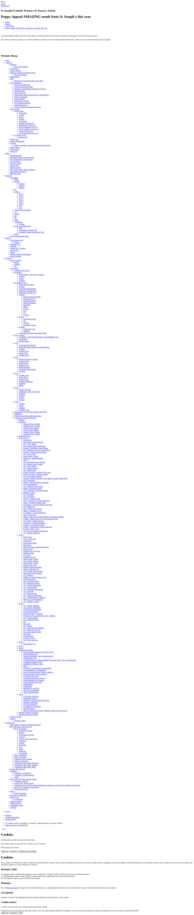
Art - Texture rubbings (31, 606)
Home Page (5, 6)
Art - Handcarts (28, 497)
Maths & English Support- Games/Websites (34, 347)
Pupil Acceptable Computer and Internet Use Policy (32, 145)
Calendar (13, 246)
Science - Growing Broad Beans (34, 452)
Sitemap (8, 815)
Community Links (16, 805)
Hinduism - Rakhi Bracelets (33, 458)
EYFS (16, 234)
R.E (24, 622)
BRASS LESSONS (30, 702)
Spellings (26, 331)
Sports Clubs (18, 111)
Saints (16, 777)
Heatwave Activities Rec (27, 291)
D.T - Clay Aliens (29, 444)
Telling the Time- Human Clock (34, 577)
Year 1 (21, 194)
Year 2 (21, 196)
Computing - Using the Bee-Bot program (37, 505)
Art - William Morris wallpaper (34, 598)
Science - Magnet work (31, 499)
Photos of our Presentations (33, 600)
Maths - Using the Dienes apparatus (36, 482)
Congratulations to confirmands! (34, 670)
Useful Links (14, 149)
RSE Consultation (20, 755)
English (17, 182)
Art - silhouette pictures (31, 583)
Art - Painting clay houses (32, 509)
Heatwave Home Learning (28, 359)
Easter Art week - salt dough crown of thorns (39, 616)
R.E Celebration (29, 480)
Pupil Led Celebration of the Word (26, 787)
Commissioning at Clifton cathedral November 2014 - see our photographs (49, 660)
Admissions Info (16, 155)
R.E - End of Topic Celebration (34, 446)
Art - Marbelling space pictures (34, 462)
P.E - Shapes (27, 626)
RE (15, 190)
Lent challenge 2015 (30, 654)
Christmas (22, 741)
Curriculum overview (26, 735)
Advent (21, 743)
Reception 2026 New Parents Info (22, 157)
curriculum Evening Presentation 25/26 (32, 333)
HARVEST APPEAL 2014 (33, 664)
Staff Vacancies (15, 168)
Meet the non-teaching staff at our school (28, 81)
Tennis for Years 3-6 (26, 131)
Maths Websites (24, 367)
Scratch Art (27, 541)
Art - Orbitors (28, 575)
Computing (18, 222)
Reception (18, 273)
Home (7, 22)
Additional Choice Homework (29, 392)
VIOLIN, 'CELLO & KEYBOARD (36, 700)
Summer (22, 281)
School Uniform (15, 256)
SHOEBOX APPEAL (31, 688)
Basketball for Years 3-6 (27, 125)
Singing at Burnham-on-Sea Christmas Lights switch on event (45, 711)
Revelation (22, 745)
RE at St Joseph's (20, 729)
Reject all (5, 851)
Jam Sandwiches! (29, 579)
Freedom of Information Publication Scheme (30, 89)
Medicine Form (15, 174)
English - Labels (29, 493)
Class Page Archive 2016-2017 (25, 418)
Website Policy (10, 819)
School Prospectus (20, 105)
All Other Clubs (20, 135)
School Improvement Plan (23, 87)
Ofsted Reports (19, 91)
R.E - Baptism (28, 495)
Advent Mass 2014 (30, 658)
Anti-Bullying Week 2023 (28, 230)
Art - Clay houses (29, 515)
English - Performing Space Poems (35, 448)
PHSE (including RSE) (22, 226)
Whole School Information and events (27, 416)
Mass (25, 666)
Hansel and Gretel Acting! (32, 573)
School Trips (14, 166)
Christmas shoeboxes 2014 (32, 662)
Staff (11, 79)
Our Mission (14, 69)
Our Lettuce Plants (30, 543)
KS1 (20, 206)
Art (15, 212)
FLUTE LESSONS (30, 705)
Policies (21, 733)
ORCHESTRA (28, 709)
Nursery (22, 420)
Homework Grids (29, 301)
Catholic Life (10, 723)
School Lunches (15, 164)
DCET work (14, 797)
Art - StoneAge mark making (33, 628)
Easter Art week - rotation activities (35, 474)
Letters (12, 252)
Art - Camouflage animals (32, 476)
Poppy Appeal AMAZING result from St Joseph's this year (26, 28)
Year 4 (21, 200)
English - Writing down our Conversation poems (40, 519)
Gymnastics (23, 113)
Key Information (16, 83)
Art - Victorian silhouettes (32, 596)
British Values (15, 147)
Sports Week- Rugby (30, 563)
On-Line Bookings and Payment (21, 159)
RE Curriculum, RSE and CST (21, 727)
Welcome (13, 65)
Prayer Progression (21, 789)
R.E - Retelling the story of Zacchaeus (36, 450)
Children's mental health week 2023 (31, 232)
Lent (20, 747)
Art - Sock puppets (30, 587)
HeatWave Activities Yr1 (27, 293)
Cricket (21, 115)
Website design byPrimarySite (16, 825)
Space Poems (28, 549)
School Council (15, 717)
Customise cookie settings (27, 851)
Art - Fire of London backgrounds (35, 531)
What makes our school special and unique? (25, 725)
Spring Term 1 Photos (31, 430)
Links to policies (16, 801)
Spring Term (23, 353)
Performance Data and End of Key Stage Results (31, 95)
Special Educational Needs (19, 236)
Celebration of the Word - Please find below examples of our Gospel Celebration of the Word (47, 785)
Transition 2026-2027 (22, 271)
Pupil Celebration (20, 793)
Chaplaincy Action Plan (22, 773)
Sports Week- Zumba (30, 561)
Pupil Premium (19, 99)
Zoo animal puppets (30, 484)
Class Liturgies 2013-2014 (32, 682)
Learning (8, 176)
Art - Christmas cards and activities (35, 491)
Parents (8, 24)
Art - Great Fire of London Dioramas (36, 501)
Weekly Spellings (29, 303)
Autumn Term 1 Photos (31, 434)
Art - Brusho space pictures (33, 464)
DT (15, 218)
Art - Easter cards (29, 470)
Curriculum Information (27, 289)
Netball (21, 119)
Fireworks (27, 624)
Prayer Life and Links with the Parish (23, 779)
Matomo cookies (12, 888)
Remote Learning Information (20, 254)
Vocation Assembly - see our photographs (38, 656)
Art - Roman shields (30, 618)
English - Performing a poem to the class (37, 527)
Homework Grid (29, 329)
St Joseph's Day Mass (31, 676)
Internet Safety (24, 341)
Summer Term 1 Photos (31, 426)
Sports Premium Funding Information (27, 107)
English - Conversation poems (34, 525)
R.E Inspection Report (22, 103)
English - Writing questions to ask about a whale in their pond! (45, 478)
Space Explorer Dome (31, 581)
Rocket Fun (27, 440)
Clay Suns (27, 555)
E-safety (22, 287)
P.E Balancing (28, 636)
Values (12, 791)
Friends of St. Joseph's (18, 248)
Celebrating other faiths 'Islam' (25, 767)
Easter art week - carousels (32, 614)
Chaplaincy (14, 771)
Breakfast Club (15, 244)
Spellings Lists (24, 410)
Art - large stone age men (32, 632)
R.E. (25, 311)
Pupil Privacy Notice (21, 101)
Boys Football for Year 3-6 (28, 127)
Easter (21, 749)
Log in (3, 4)
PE (15, 216)
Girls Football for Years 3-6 (28, 133)
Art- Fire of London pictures (33, 521)
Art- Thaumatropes (30, 593)
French (16, 214)
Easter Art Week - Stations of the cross (37, 472)
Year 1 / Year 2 (19, 335)
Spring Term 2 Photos (31, 428)
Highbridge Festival (30, 698)
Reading (22, 184)
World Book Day (29, 644)
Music (16, 220)
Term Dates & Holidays (18, 172)
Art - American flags (30, 468)
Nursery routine (19, 721)
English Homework (26, 382)
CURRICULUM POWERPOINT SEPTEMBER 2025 (38, 337)
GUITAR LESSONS (31, 696)
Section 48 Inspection (17, 769)
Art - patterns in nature (31, 602)
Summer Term (24, 355)
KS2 (20, 208)
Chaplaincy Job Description (24, 775)
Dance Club (23, 137)
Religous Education (26, 650)
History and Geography (22, 210)
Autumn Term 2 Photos (31, 432)
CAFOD (13, 807)
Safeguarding (14, 77)
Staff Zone (13, 151)
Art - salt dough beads (31, 620)
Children (8, 258)
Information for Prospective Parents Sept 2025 (30, 412)
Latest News (9, 26)
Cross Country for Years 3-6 (29, 129)
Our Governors (15, 161)
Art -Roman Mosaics (30, 612)
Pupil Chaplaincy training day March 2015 (38, 652)
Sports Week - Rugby (31, 456)
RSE (20, 228)
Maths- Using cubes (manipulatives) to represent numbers (43, 517)
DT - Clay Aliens (29, 454)
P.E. (24, 313)
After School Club (16, 240)
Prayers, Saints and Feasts (28, 739)
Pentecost (22, 751)
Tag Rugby (23, 121)
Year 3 (21, 198)
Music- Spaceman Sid (31, 569)
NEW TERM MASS (30, 692)
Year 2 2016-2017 (29, 539)
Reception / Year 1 (20, 283)
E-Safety (13, 143)
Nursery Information (17, 141)
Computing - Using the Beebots (34, 513)
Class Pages (14, 268)
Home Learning (15, 260)
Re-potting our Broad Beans (33, 442)
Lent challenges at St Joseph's (33, 680)
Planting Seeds (28, 553)
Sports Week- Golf (30, 565)
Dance (21, 117)
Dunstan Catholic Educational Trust (22, 73)
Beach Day (27, 545)
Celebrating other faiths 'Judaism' (26, 765)
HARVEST (27, 686)
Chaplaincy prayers (21, 781)
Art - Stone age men (30, 640)
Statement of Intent (25, 731)
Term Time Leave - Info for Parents (22, 170)
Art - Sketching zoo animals (33, 486)
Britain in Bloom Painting (32, 567)
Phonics (21, 188)
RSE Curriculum (20, 757)
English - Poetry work (31, 529)
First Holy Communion (18, 795)
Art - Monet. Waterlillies (32, 608)
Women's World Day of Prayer (34, 678)
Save (20, 913)
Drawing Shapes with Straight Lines (36, 547)
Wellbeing (18, 414)
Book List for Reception (32, 297)
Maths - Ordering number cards (34, 503)
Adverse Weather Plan (22, 85)
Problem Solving (29, 557)
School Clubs (14, 109)
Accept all (13, 851)
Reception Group (29, 325)
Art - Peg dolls (28, 591)
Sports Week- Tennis (30, 559)
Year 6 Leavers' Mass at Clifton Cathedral (38, 672)
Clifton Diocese (15, 803)
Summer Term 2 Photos (31, 424)
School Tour (14, 139)
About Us (8, 63)
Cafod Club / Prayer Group (24, 783)
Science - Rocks (29, 638)
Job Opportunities (20, 75)
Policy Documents (20, 97)
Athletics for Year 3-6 (26, 123)
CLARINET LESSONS (32, 707)
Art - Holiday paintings (31, 533)
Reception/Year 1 (25, 436)
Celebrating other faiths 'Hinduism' (26, 763)
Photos (16, 242)
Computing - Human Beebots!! (34, 523)
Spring (21, 279)
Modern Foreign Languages (29, 713)
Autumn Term (24, 351)
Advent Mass (28, 684)
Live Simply (18, 799)
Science (17, 192)
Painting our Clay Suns (31, 551)
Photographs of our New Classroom (31, 275)
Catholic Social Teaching (23, 759)
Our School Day (20, 93)
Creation (22, 737)
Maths (16, 180)
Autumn (22, 277)
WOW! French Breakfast (32, 610)
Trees (25, 460)
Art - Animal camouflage (32, 585)
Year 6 (21, 204)
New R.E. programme (31, 690)
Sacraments (23, 753)
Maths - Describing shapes (32, 489)
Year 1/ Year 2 (24, 438)
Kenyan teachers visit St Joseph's (35, 674)
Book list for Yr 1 (29, 299)
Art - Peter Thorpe (29, 466)
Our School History (21, 67)
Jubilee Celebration (21, 761)
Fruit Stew (27, 634)
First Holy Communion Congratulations (37, 668)
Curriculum (14, 178)
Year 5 (21, 202)
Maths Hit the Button (26, 285)
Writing (21, 186)
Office (7, 153)
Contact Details (15, 71)
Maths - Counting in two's (32, 511)
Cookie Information (12, 817)
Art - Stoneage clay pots (31, 630)
